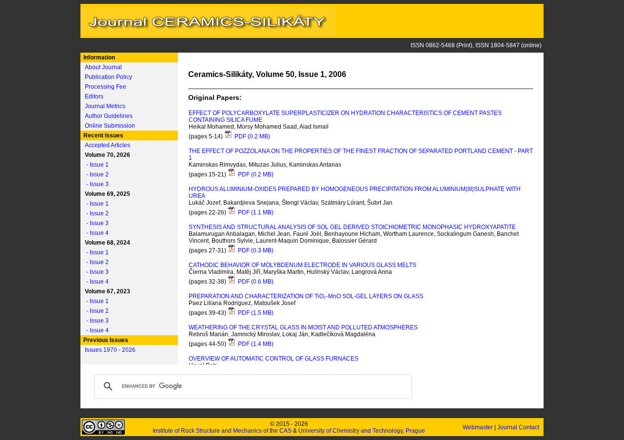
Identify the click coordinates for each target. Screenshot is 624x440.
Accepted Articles (107, 145)
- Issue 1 (95, 164)
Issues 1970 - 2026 (110, 349)
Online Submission (110, 125)
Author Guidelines (109, 116)
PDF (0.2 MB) (251, 136)
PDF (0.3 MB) (254, 250)
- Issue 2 (95, 174)
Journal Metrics (105, 106)
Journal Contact (519, 427)
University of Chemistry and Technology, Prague (361, 430)
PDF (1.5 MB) (254, 312)
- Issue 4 (95, 233)
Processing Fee (105, 86)
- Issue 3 (95, 184)
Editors (94, 96)
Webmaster (478, 427)
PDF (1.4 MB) (254, 344)
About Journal (103, 67)
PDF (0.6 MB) (254, 281)
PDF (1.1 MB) (254, 212)
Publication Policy (108, 77)
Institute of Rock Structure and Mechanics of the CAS (222, 430)
